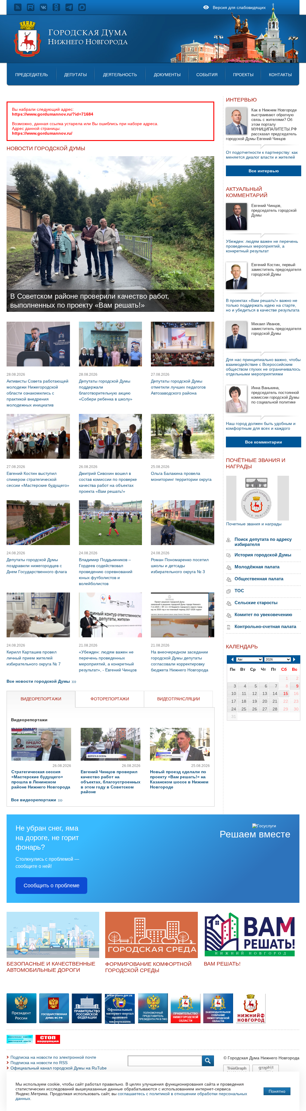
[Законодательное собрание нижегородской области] (218, 1021)
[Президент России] (21, 1021)
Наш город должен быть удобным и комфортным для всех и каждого (261, 426)
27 (264, 709)
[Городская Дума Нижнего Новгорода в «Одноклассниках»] (59, 9)
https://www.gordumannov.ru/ (42, 133)
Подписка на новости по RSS (39, 1062)
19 (254, 701)
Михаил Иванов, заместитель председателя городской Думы (276, 329)
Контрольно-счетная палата (265, 626)
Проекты (243, 74)
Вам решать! (222, 964)
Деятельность (120, 74)
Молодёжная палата (257, 566)
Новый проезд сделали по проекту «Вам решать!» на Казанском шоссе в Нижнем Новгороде (179, 779)
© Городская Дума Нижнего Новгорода (261, 1057)
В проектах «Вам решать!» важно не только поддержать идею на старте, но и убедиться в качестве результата (262, 305)
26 (254, 709)
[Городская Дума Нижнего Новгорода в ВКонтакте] (46, 9)
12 (254, 693)
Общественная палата (259, 578)
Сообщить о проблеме (51, 886)
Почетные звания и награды (253, 523)
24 (233, 709)
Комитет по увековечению (263, 614)
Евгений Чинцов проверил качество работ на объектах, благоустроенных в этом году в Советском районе (110, 781)
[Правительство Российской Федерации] (87, 1021)
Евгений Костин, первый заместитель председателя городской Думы (276, 270)
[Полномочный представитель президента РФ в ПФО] (119, 1023)
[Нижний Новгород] (251, 1021)
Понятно (277, 1091)
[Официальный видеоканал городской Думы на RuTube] (33, 9)
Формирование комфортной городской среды (148, 967)
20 (264, 701)
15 (285, 693)
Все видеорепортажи (33, 799)
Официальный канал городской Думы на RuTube (58, 1068)
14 (275, 693)
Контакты (280, 74)
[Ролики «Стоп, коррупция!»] (48, 1042)
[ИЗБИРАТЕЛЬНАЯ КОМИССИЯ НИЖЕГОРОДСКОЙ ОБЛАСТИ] (20, 1042)
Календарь (242, 647)
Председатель (31, 74)
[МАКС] (84, 9)
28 (275, 709)
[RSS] (20, 9)
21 (275, 701)
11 (244, 693)
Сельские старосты (256, 602)
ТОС (239, 590)
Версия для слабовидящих (239, 7)
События (207, 74)
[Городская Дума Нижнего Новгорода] (71, 56)
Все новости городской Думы (38, 681)
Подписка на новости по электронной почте (53, 1057)
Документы (167, 74)
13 (264, 693)
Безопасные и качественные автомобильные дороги (51, 967)
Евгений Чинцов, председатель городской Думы (273, 210)
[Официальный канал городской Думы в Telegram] (71, 9)
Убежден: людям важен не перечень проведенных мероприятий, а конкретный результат (262, 246)
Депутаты (75, 74)
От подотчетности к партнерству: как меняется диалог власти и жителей (262, 154)
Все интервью (264, 170)
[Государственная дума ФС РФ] (54, 1021)
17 (233, 701)
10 (233, 693)
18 (243, 701)
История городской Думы (263, 554)
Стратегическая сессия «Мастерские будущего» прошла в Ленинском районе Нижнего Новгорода (40, 779)
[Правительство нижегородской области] (186, 1021)
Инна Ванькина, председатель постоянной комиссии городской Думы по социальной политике (275, 395)
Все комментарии (263, 442)
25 (243, 709)
